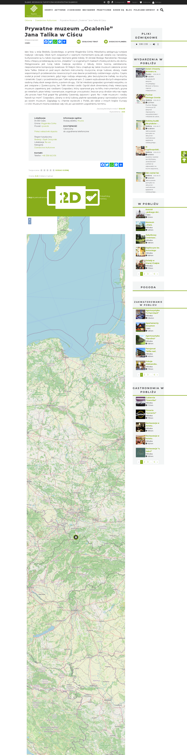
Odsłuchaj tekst (90, 42)
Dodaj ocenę (62, 170)
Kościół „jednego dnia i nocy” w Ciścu (153, 212)
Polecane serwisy (144, 10)
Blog (129, 10)
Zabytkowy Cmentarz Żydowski (151, 238)
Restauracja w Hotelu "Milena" (152, 438)
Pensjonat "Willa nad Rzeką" (151, 351)
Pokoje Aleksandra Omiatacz (151, 364)
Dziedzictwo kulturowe (44, 147)
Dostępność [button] (120, 2)
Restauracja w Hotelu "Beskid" (152, 426)
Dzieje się (118, 10)
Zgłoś (122, 109)
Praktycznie (104, 10)
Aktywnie (60, 10)
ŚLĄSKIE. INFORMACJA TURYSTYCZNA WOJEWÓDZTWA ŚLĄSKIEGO (51, 2)
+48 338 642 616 (49, 155)
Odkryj (49, 10)
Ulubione (146, 2)
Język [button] (134, 2)
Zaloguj (158, 2)
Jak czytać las (152, 173)
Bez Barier (89, 10)
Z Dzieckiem (74, 10)
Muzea (81, 121)
